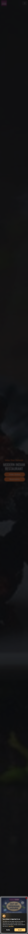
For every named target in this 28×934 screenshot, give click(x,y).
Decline (8, 930)
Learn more (11, 926)
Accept (20, 930)
